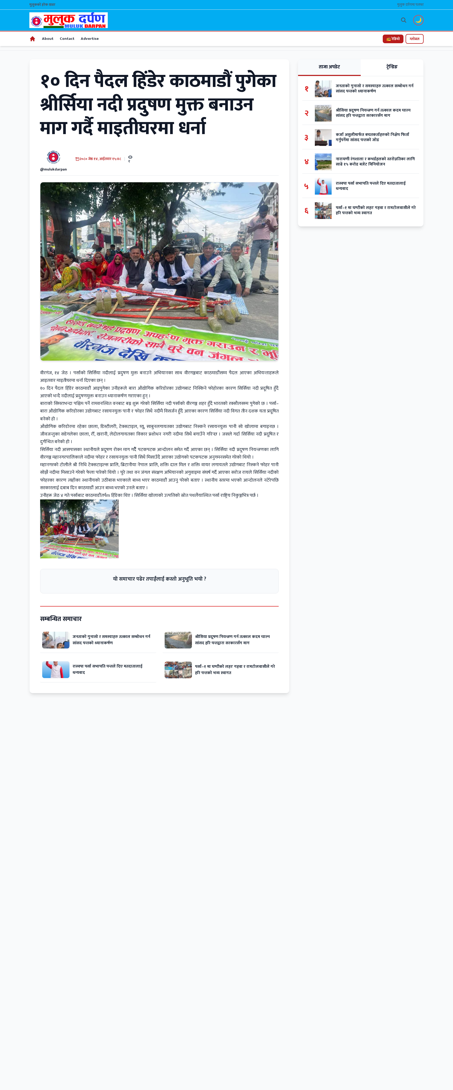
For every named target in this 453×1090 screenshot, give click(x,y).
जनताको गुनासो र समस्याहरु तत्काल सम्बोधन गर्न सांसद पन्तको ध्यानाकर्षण (111, 640)
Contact (67, 38)
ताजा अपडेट (329, 67)
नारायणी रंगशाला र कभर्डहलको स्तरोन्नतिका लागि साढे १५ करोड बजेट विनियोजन (375, 162)
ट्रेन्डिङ (392, 67)
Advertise (90, 38)
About (47, 38)
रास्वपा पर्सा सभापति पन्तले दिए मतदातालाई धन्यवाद (107, 669)
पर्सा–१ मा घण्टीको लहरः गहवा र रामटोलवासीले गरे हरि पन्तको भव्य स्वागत (235, 669)
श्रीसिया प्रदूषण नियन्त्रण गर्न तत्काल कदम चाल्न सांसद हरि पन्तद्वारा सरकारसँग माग (232, 640)
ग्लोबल (414, 39)
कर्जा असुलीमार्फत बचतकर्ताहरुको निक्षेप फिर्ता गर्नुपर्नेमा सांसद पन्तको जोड (372, 137)
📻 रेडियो (393, 39)
